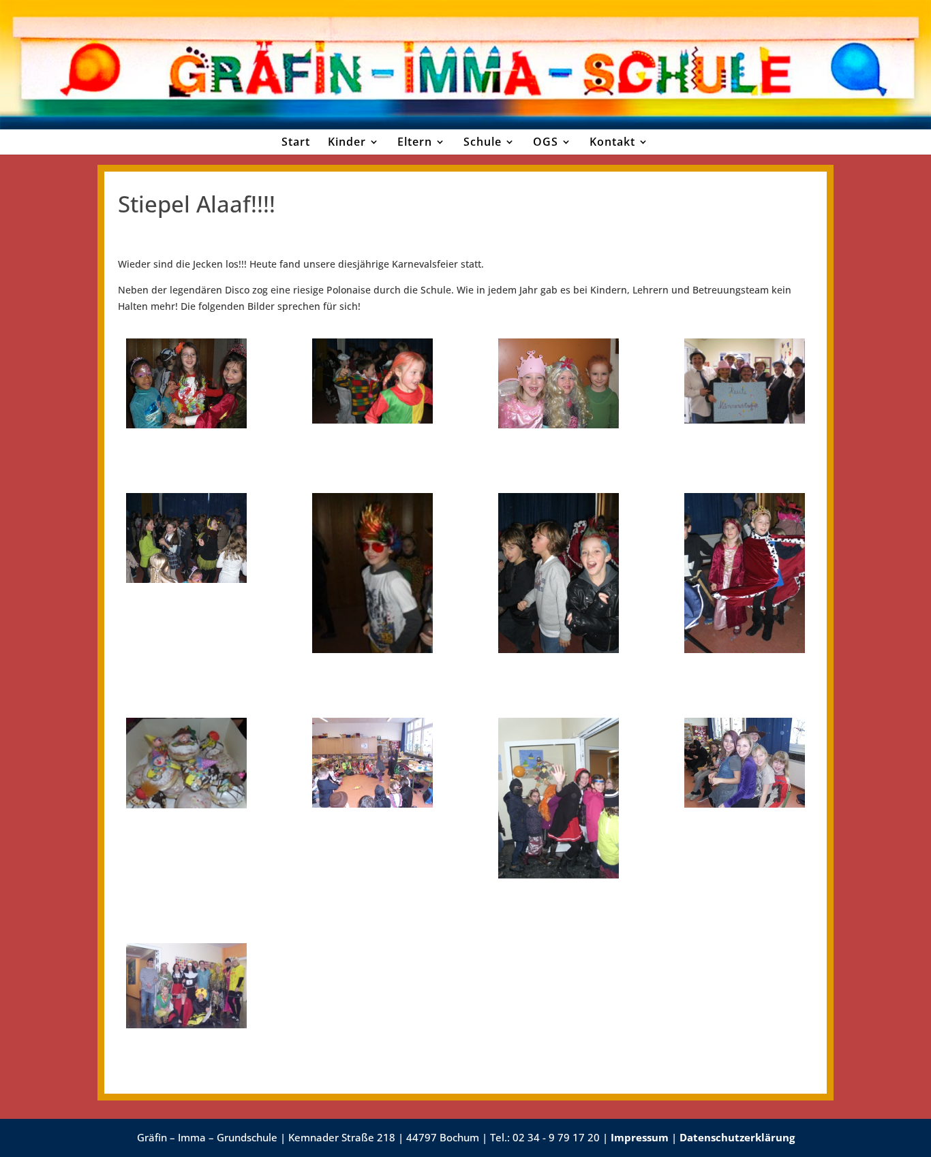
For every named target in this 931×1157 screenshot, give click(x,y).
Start (295, 141)
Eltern (414, 141)
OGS (545, 141)
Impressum (640, 1137)
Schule (482, 141)
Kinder (347, 141)
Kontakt (612, 141)
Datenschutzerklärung (737, 1137)
